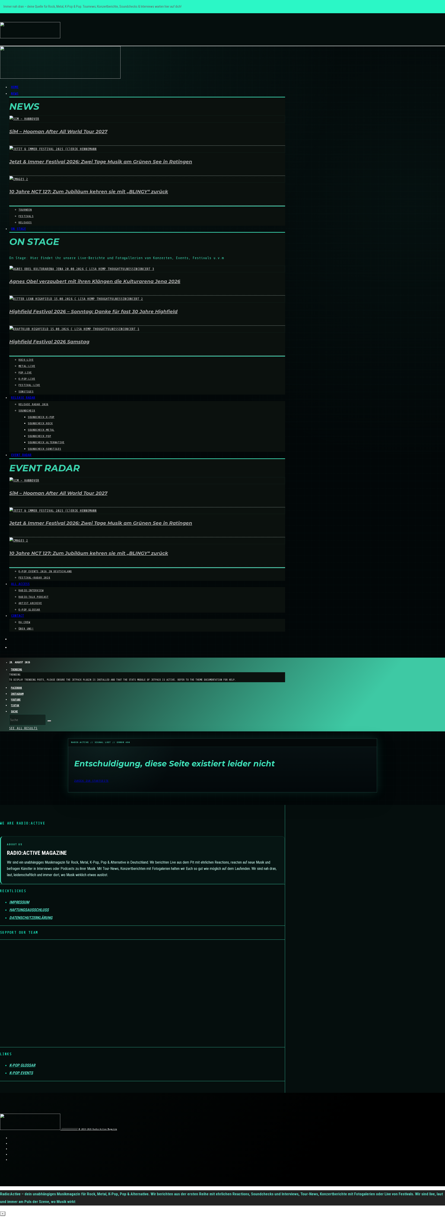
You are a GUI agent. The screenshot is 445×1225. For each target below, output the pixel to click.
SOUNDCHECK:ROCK (40, 423)
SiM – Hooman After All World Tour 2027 (58, 131)
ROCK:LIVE (26, 359)
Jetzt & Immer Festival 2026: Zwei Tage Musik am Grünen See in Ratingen (100, 161)
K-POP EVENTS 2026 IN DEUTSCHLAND (45, 571)
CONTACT (17, 615)
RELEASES (25, 222)
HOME (15, 87)
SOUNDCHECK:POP (39, 436)
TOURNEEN (25, 209)
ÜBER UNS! (26, 628)
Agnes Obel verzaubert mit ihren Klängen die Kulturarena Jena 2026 (94, 281)
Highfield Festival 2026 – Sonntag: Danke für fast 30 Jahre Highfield (93, 311)
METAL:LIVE (27, 366)
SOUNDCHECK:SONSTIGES (44, 448)
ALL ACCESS (20, 584)
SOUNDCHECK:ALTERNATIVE (46, 442)
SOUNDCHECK (27, 410)
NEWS (15, 93)
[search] (49, 721)
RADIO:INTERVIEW (31, 590)
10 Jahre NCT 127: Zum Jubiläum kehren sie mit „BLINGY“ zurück (88, 191)
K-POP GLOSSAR (29, 609)
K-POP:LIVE (27, 378)
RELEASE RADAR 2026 (34, 404)
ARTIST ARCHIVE (30, 603)
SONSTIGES (26, 391)
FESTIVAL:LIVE (29, 385)
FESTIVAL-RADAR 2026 (34, 577)
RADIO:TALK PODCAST (34, 596)
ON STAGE (18, 229)
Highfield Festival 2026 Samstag (49, 341)
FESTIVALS (26, 216)
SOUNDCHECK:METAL (41, 429)
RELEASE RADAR (23, 397)
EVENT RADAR (21, 455)
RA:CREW (24, 622)
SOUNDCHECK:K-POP (41, 417)
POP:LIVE (25, 372)
